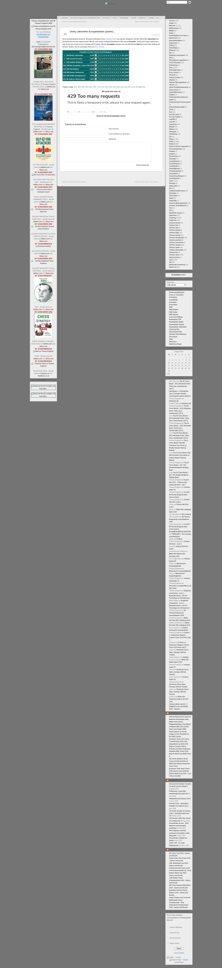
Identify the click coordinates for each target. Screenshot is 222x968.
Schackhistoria (174, 164)
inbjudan (172, 80)
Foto (170, 68)
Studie (171, 198)
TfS (170, 210)
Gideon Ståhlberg (176, 927)
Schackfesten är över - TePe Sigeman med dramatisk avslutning (179, 825)
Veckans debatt (174, 230)
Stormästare (173, 196)
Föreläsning (173, 65)
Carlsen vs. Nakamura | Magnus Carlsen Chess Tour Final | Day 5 (179, 645)
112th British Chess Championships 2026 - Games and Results (179, 880)
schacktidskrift (174, 178)
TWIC (171, 339)
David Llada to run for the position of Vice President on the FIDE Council (179, 734)
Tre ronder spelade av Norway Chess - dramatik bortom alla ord (179, 813)
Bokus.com (45, 89)
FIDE (171, 307)
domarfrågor (173, 48)
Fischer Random (175, 63)
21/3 (129, 87)
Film (170, 58)
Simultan (172, 183)
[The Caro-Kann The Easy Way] (43, 175)
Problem (172, 151)
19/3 (143, 87)
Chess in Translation (176, 295)
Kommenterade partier (177, 107)
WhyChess (173, 342)
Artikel (171, 23)
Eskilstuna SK (174, 401)
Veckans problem (175, 240)
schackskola (173, 173)
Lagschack (173, 124)
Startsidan (65, 17)
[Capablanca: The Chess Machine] (43, 78)
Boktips (171, 31)
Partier (171, 141)
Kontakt (151, 17)
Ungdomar (173, 220)
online (179, 275)
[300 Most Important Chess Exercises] (43, 212)
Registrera (142, 17)
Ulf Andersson (175, 933)
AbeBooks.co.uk (43, 376)
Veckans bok (173, 225)
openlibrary (173, 391)
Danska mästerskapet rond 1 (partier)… (147, 21)
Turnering (172, 218)
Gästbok (179, 539)
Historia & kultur (174, 77)
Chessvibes (173, 305)
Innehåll (133, 17)
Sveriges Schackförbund (177, 205)
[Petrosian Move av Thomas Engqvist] (43, 366)
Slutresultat (173, 186)
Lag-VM (172, 122)
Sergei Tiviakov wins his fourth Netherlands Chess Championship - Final (179, 900)
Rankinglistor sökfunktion (178, 327)
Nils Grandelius (175, 938)
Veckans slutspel (175, 245)
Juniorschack (173, 90)
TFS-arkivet (173, 337)
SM (170, 188)
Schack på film (174, 329)
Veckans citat (173, 228)
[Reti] (43, 303)
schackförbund (174, 161)
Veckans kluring (174, 235)
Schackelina (173, 780)
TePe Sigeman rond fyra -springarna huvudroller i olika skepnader (179, 833)
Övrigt (171, 139)
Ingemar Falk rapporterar (177, 82)
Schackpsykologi (175, 171)
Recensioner (173, 156)
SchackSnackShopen (176, 176)
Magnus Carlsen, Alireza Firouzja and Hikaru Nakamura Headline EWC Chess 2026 (180, 749)
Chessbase (173, 297)
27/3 (98, 87)
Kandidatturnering (175, 92)
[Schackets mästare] (43, 246)
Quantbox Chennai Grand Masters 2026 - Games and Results (178, 892)
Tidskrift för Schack (175, 213)
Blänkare (172, 26)
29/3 (83, 87)
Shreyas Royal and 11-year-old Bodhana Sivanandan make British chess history (180, 719)
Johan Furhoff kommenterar (178, 87)
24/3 (110, 87)
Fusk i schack (173, 72)
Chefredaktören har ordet (178, 35)
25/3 (106, 87)
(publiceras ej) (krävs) (119, 134)
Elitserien (172, 50)
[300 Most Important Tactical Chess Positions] (43, 229)
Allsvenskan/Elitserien (176, 292)
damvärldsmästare (175, 40)
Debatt (171, 45)
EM (170, 53)
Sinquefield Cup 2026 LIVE (178, 744)
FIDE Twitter (173, 312)
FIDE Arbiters (173, 309)
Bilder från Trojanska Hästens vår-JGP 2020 (178, 699)
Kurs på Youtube (175, 117)
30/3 (75, 87)
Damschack (173, 38)
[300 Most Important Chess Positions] (43, 263)
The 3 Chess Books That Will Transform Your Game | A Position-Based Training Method (178, 445)
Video (171, 260)
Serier (171, 181)
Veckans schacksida (176, 242)
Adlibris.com (51, 87)
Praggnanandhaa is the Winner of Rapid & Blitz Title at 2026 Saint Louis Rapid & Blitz (180, 726)
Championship (110, 39)
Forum (115, 17)
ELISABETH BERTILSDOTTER (180, 532)
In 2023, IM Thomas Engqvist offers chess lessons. (179, 494)
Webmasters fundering (177, 265)
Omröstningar (124, 17)
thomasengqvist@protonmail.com (43, 47)
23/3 (114, 87)
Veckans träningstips (176, 250)
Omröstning (173, 134)
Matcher (172, 129)
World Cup (173, 267)
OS (170, 137)
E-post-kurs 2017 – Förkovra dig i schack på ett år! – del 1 (179, 482)
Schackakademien (175, 332)
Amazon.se (45, 373)
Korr (170, 112)
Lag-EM (172, 119)
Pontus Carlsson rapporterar (179, 146)
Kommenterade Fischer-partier (179, 102)
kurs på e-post (174, 114)
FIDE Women (173, 314)
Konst (171, 109)
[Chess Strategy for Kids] (43, 337)
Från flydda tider (174, 70)
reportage (172, 159)
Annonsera (106, 17)
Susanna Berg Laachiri (177, 704)
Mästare (172, 127)
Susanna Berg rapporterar (178, 203)
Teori (171, 208)
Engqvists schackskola (177, 55)
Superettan (173, 201)
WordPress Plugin (175, 344)
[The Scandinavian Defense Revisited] (43, 120)
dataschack (173, 43)
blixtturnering (173, 28)
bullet (171, 33)
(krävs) (114, 129)
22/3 (121, 87)
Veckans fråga (174, 233)
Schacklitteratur (174, 168)
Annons (171, 21)
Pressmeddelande (175, 149)
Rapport (172, 154)
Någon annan (174, 943)
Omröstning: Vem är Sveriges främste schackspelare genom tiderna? (180, 393)
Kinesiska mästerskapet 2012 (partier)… (75, 21)
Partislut (172, 144)
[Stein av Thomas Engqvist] (43, 351)
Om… (158, 17)
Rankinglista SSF (175, 319)
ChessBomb (173, 300)
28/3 (90, 87)
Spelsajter (172, 193)
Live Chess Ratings (176, 317)
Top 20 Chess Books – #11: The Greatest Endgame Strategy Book (179, 475)
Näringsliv (172, 132)
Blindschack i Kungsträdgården (180, 571)
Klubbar (172, 95)
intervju (171, 85)
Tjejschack (173, 215)
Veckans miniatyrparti (176, 238)
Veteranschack (174, 257)
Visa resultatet (179, 953)
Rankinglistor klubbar (176, 324)
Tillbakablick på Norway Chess (180, 799)
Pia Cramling (186, 514)
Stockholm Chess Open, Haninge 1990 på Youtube (179, 652)
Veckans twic (173, 252)
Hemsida (172, 75)
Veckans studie (174, 247)
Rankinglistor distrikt (176, 322)
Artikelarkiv (170, 282)
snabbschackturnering (177, 191)
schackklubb (173, 166)
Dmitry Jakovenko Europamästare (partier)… (93, 31)
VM (170, 262)
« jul (168, 374)
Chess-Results (99, 47)
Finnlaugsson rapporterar (178, 60)
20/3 (137, 87)
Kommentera (156, 35)
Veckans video (174, 255)
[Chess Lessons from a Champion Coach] (43, 192)
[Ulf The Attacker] (43, 161)
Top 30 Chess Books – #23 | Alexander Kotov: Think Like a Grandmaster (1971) (179, 418)
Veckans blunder (175, 223)
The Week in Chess (176, 849)
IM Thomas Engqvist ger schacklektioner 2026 (85, 17)
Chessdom (173, 302)
